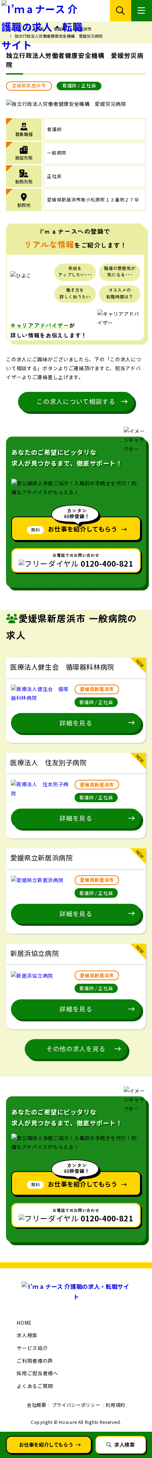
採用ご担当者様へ (37, 1373)
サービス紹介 (32, 1347)
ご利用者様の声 (35, 1360)
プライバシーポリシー (76, 1405)
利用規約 (115, 1405)
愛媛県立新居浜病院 (41, 858)
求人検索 (27, 1335)
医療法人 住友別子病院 (48, 762)
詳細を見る (76, 722)
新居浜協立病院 (34, 953)
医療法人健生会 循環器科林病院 (62, 667)
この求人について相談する (75, 401)
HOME (24, 1322)
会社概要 (36, 1405)
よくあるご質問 (35, 1385)
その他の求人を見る (76, 1048)
